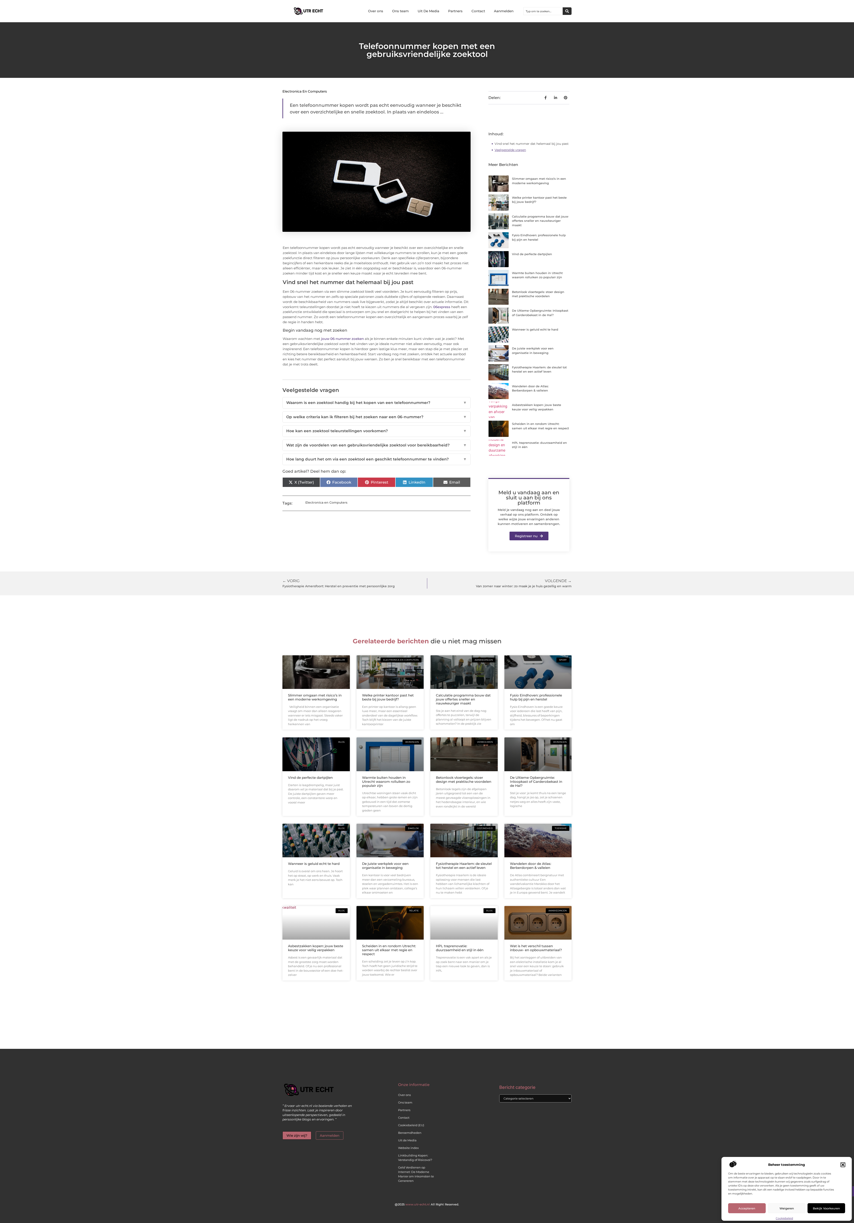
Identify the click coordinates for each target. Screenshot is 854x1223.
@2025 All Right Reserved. (427, 1204)
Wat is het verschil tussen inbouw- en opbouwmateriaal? (536, 948)
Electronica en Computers (304, 91)
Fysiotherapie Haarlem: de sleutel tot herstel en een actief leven (464, 866)
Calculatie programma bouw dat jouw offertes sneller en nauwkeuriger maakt (540, 221)
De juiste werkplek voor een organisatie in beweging (385, 866)
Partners (455, 11)
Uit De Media (428, 11)
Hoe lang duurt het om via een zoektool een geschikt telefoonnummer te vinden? (376, 459)
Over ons (375, 11)
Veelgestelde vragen (510, 150)
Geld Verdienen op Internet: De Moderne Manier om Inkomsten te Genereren (416, 1174)
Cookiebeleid (784, 1218)
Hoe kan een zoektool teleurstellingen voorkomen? (376, 431)
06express (441, 307)
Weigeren (786, 1208)
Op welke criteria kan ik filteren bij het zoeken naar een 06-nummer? (376, 417)
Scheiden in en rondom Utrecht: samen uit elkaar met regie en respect (389, 950)
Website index (408, 1148)
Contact (478, 11)
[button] (843, 1164)
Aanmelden (504, 11)
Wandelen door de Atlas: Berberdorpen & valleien (530, 866)
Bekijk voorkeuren (826, 1208)
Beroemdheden (409, 1132)
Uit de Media (407, 1140)
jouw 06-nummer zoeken (342, 339)
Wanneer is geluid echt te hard (535, 329)
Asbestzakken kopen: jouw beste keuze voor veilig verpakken (315, 948)
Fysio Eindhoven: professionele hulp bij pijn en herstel (536, 697)
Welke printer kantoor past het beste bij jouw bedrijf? (388, 697)
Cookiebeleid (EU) (411, 1125)
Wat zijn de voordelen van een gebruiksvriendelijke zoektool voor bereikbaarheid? (376, 445)
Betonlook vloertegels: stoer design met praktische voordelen (463, 779)
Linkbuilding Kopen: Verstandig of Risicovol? (415, 1158)
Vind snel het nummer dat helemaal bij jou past (532, 144)
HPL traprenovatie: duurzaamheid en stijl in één (459, 948)
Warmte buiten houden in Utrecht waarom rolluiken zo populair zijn (386, 781)
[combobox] (543, 11)
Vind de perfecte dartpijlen (532, 254)
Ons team (400, 11)
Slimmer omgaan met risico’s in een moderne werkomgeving (315, 697)
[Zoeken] (567, 11)
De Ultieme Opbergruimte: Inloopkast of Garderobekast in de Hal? (536, 781)
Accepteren (746, 1208)
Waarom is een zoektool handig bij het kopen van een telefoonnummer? (376, 402)
